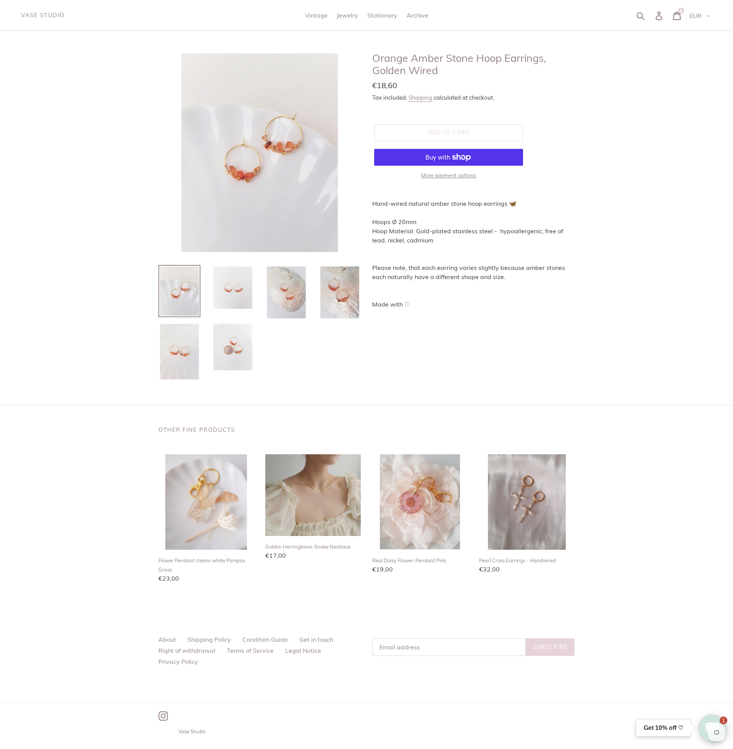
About (167, 639)
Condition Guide (265, 639)
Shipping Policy (209, 639)
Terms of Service (250, 650)
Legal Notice (303, 650)
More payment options (448, 175)
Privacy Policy (178, 661)
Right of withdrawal (186, 650)
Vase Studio (43, 15)
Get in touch (316, 639)
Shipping (420, 97)
